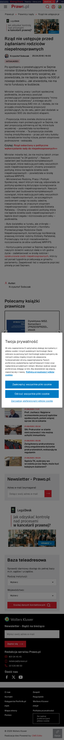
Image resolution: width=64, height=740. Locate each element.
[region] (32, 370)
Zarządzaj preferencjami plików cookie (32, 400)
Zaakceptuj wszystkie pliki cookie (32, 384)
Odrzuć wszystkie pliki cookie (32, 393)
